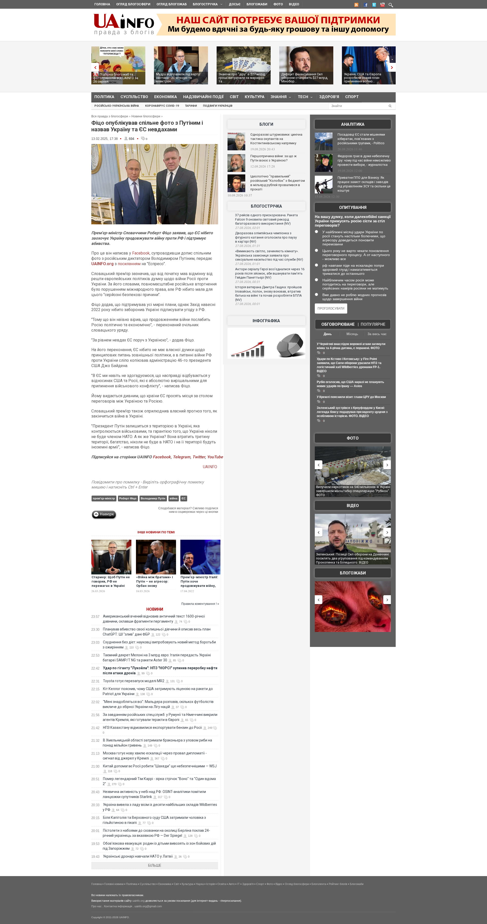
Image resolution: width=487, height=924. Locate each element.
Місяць (352, 334)
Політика (104, 97)
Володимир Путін (153, 498)
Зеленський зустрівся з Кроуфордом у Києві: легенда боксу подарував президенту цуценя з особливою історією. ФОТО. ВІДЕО (352, 412)
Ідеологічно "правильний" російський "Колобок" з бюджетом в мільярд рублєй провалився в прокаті (277, 182)
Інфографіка (266, 320)
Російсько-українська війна (116, 105)
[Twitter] (373, 5)
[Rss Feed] (356, 5)
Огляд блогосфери (133, 4)
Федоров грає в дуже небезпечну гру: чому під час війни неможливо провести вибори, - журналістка (364, 160)
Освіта (221, 883)
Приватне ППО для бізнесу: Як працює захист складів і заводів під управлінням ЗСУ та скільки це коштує (364, 184)
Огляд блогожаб (171, 4)
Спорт (352, 97)
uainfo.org (138, 900)
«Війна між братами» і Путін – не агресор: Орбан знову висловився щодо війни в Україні (154, 585)
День (328, 334)
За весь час (377, 334)
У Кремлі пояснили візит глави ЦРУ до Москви (351, 397)
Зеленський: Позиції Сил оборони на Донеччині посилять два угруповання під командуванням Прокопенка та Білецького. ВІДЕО (352, 558)
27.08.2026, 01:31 (247, 246)
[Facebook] (364, 5)
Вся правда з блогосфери (109, 116)
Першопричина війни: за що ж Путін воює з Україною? (273, 158)
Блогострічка (204, 5)
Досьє (234, 4)
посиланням (129, 263)
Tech (301, 98)
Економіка (165, 97)
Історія (210, 883)
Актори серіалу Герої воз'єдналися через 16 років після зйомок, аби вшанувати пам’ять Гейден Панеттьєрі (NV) (269, 273)
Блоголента (318, 883)
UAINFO (210, 466)
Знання (277, 98)
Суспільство (134, 97)
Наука (200, 883)
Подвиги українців (217, 105)
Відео (294, 4)
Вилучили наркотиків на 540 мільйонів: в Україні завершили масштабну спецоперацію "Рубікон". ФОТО (353, 491)
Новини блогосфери (145, 116)
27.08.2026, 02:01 (247, 228)
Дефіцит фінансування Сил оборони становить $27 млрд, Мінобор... (304, 77)
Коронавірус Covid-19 (162, 105)
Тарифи (191, 105)
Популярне (373, 324)
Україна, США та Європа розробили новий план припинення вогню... (362, 77)
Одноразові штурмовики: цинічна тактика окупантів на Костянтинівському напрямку (276, 139)
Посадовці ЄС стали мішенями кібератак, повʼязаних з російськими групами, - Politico (361, 139)
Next (393, 67)
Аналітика (352, 124)
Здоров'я (329, 97)
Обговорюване (338, 324)
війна (173, 498)
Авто (232, 883)
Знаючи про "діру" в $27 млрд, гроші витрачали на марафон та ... (242, 77)
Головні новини (114, 883)
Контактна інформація (118, 906)
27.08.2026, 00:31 (247, 282)
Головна (102, 4)
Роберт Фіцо (127, 498)
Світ (234, 97)
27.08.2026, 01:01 (247, 264)
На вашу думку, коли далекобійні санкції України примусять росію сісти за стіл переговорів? (353, 220)
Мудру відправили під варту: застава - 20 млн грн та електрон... (178, 77)
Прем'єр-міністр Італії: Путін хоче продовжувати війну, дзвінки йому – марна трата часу (199, 585)
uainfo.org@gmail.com (148, 906)
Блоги (266, 124)
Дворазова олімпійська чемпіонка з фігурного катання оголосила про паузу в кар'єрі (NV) (266, 237)
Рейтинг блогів (338, 883)
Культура (255, 97)
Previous (94, 67)
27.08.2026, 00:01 (247, 304)
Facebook (141, 253)
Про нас (96, 906)
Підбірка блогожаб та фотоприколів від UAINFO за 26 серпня (115, 78)
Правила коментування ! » (200, 604)
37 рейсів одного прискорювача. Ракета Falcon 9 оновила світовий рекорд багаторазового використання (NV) (266, 219)
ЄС (184, 498)
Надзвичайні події (203, 97)
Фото (278, 4)
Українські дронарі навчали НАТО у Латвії (138, 856)
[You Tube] (382, 5)
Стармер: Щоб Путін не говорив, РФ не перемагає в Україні (111, 581)
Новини (154, 609)
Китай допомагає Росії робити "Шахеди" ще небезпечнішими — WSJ (160, 766)
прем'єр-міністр (104, 498)
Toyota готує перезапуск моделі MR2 (133, 681)
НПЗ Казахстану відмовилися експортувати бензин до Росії (152, 728)
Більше (154, 865)
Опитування (353, 207)
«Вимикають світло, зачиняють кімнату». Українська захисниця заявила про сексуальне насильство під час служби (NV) (269, 255)
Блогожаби (257, 4)
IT (238, 883)
